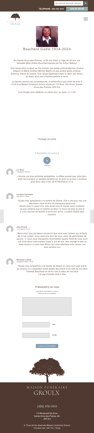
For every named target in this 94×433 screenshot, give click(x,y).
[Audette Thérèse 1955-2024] (92, 216)
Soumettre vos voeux (47, 152)
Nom (55, 324)
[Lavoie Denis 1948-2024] (2, 216)
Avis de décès (77, 8)
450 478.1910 (58, 8)
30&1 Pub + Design (53, 428)
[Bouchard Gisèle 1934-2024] (47, 36)
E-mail (55, 335)
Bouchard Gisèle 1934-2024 (47, 49)
